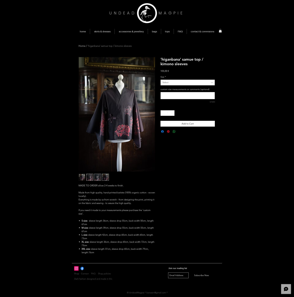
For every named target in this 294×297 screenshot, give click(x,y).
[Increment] (172, 113)
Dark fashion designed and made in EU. (93, 278)
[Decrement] (163, 113)
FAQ (93, 273)
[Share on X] (180, 131)
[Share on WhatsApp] (174, 131)
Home (82, 45)
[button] (220, 30)
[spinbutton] (167, 113)
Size (163, 76)
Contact (85, 273)
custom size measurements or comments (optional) (184, 89)
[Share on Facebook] (162, 131)
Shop (77, 273)
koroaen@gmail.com (156, 292)
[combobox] (187, 82)
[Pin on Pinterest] (168, 131)
